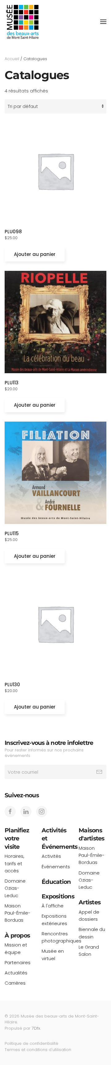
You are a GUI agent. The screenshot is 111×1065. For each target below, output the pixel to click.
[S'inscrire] (99, 772)
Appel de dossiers (89, 915)
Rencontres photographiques (55, 937)
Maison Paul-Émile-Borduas (18, 913)
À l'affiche (53, 905)
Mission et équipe (16, 948)
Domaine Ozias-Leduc (15, 888)
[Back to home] (22, 21)
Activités (51, 856)
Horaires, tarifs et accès (14, 863)
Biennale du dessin (92, 933)
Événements (55, 866)
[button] (103, 21)
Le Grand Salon (89, 950)
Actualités (16, 972)
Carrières (15, 983)
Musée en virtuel (53, 954)
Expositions (58, 896)
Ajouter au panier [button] (35, 254)
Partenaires (18, 962)
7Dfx (36, 1028)
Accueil (12, 59)
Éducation (56, 881)
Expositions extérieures (54, 919)
